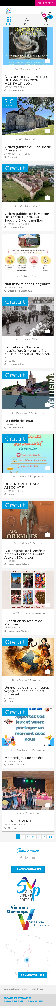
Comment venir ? (32, 975)
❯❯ (50, 836)
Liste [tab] (9, 24)
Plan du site (37, 989)
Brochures (35, 1001)
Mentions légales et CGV (16, 989)
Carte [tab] (27, 24)
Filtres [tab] (46, 24)
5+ (33, 836)
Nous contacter (29, 869)
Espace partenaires (18, 998)
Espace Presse (14, 1001)
